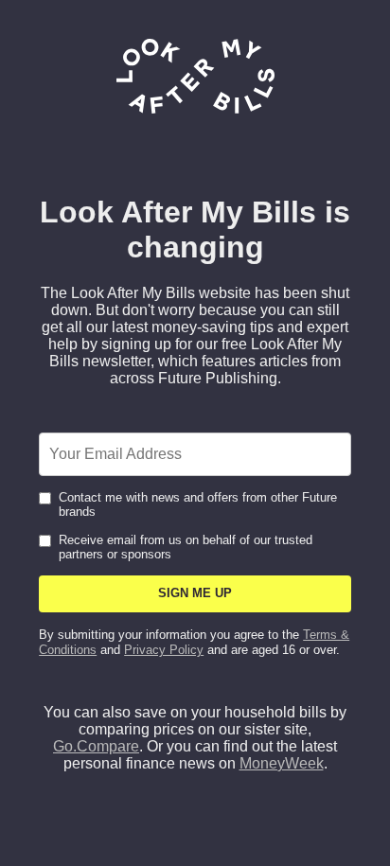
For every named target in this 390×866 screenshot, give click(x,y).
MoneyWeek (281, 763)
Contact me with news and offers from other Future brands (198, 504)
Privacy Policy (164, 650)
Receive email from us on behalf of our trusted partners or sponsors (185, 547)
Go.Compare (96, 746)
